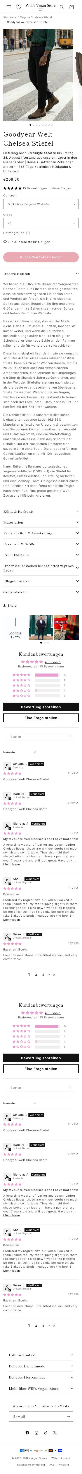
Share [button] (12, 605)
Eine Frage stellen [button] (41, 718)
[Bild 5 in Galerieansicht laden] (43, 125)
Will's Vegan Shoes (35, 1457)
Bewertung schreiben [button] (41, 707)
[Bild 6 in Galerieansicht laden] (46, 125)
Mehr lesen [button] (11, 864)
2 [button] (36, 974)
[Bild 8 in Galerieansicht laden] (52, 125)
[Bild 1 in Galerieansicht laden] (30, 125)
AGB (52, 1464)
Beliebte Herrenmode (27, 1377)
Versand (64, 1464)
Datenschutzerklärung (31, 1464)
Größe (7, 214)
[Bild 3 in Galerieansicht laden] (36, 125)
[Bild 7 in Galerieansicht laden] (49, 125)
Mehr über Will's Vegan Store (34, 1388)
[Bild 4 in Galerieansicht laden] (39, 125)
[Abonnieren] (68, 1416)
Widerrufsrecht (60, 1458)
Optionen (10, 195)
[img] (12, 773)
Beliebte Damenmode (27, 1366)
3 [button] (43, 974)
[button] (9, 7)
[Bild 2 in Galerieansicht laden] (33, 125)
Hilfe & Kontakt (22, 1354)
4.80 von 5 (53, 662)
